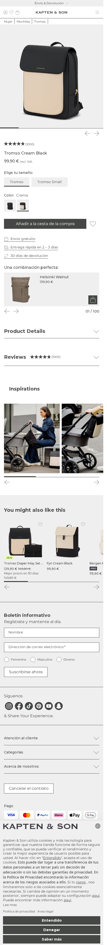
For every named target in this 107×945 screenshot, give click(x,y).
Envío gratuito (22, 238)
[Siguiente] (96, 133)
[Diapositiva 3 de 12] (21, 127)
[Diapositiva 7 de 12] (56, 127)
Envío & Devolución (49, 3)
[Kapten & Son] (51, 12)
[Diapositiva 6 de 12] (47, 127)
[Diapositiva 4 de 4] (87, 581)
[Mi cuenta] (5, 12)
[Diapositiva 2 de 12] (13, 127)
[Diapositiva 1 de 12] (4, 127)
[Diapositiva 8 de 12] (64, 127)
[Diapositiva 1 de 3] (20, 476)
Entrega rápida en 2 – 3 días (34, 247)
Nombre (15, 632)
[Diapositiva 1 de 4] (16, 581)
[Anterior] (87, 133)
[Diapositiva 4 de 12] (30, 127)
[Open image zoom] (51, 75)
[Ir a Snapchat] (59, 706)
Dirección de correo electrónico (36, 647)
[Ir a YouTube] (49, 706)
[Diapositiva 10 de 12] (81, 127)
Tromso (16, 182)
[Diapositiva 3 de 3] (83, 476)
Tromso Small (49, 182)
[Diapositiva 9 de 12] (73, 127)
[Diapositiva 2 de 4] (40, 581)
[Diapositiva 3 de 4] (64, 581)
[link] (24, 550)
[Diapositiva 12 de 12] (99, 127)
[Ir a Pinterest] (39, 706)
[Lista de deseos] (11, 12)
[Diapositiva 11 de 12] (90, 127)
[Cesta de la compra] (17, 12)
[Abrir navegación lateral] (97, 12)
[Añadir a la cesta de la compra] (92, 299)
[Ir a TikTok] (29, 706)
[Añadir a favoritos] (92, 223)
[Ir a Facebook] (19, 706)
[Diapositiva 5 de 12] (38, 127)
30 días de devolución (29, 255)
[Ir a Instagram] (9, 706)
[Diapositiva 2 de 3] (52, 476)
